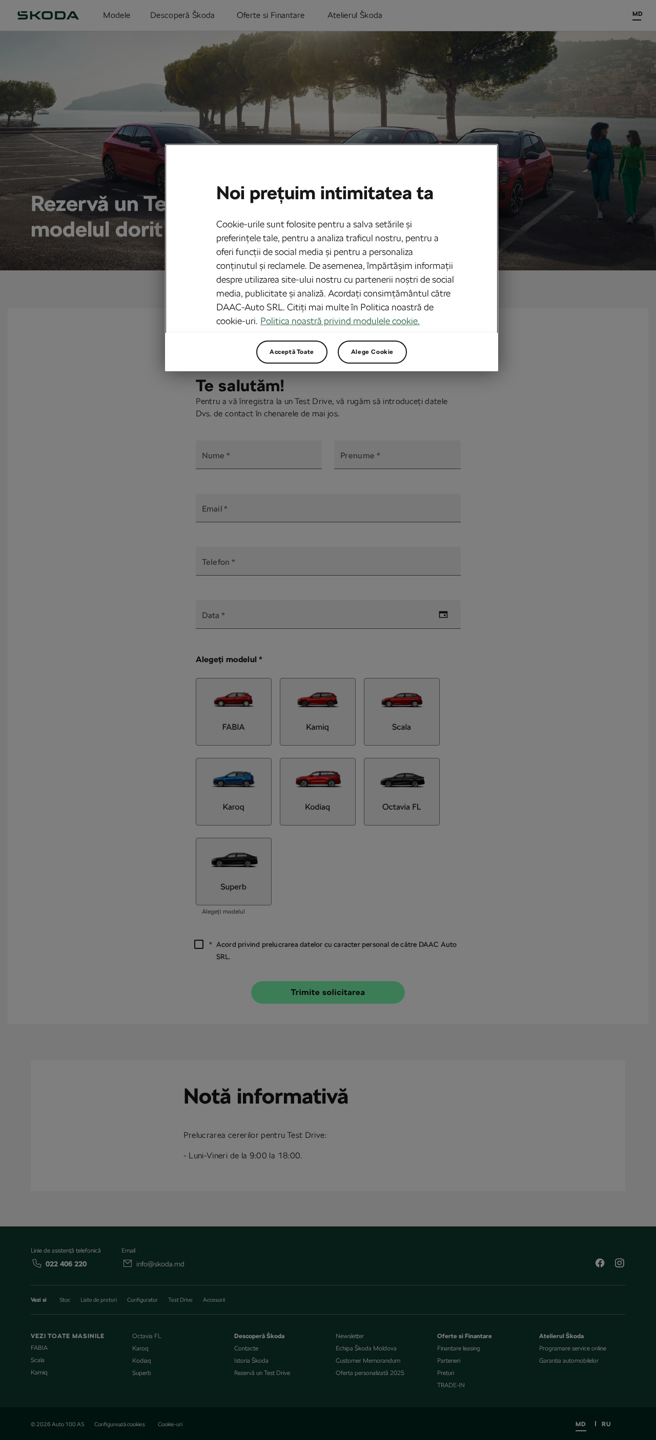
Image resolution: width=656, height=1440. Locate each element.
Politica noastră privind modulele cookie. (340, 320)
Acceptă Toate (292, 351)
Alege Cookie (372, 351)
